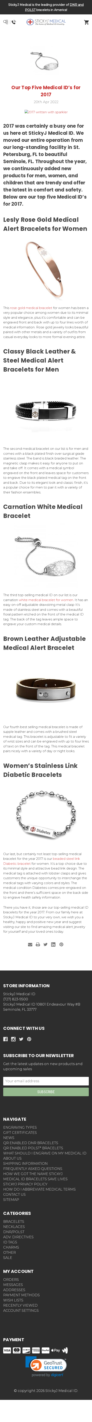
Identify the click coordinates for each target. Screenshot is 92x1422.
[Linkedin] (53, 944)
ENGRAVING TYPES (20, 1127)
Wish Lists (13, 1300)
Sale (7, 1258)
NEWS (8, 1138)
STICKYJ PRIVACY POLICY (25, 1184)
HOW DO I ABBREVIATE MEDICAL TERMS (39, 1189)
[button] (46, 37)
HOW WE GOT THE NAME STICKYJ (33, 1174)
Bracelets (13, 1222)
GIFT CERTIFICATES (20, 1133)
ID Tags (10, 1242)
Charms (11, 1247)
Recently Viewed (20, 1305)
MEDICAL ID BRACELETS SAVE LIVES (35, 1179)
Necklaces (14, 1227)
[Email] (30, 944)
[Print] (38, 944)
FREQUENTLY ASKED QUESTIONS (32, 1169)
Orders (11, 1280)
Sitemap (11, 1200)
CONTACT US (14, 1194)
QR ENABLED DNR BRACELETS (30, 1143)
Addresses (14, 1290)
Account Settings (21, 1311)
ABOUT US (12, 1158)
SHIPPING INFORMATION (25, 1164)
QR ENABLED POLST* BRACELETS (33, 1148)
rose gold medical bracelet (31, 308)
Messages (13, 1285)
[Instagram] (13, 1039)
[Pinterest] (61, 944)
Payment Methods (21, 1295)
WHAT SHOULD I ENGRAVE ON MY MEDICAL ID (44, 1153)
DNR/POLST (13, 1232)
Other (9, 1253)
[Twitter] (45, 944)
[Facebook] (5, 1039)
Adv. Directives (18, 1237)
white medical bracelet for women (46, 600)
